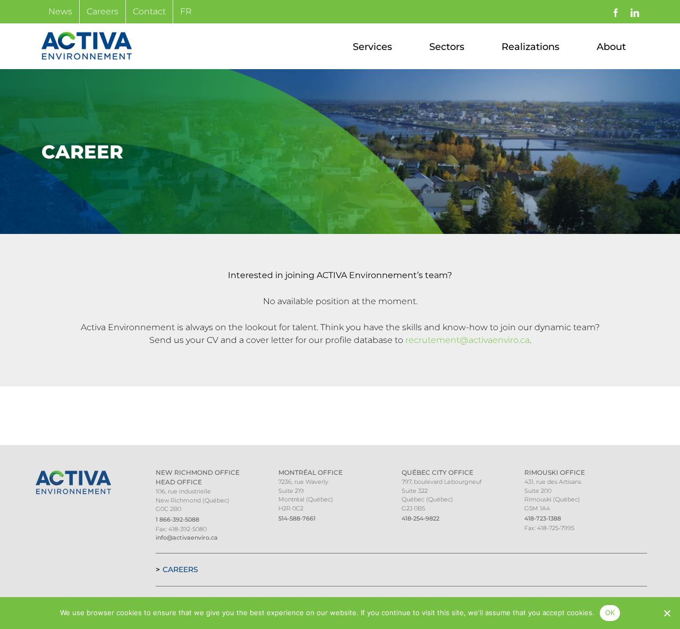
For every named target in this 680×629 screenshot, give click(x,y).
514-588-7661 (297, 518)
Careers (180, 569)
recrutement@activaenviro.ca (467, 340)
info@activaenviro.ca (187, 537)
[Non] (666, 613)
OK (610, 612)
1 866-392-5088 (177, 519)
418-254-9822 (420, 518)
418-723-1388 (542, 518)
